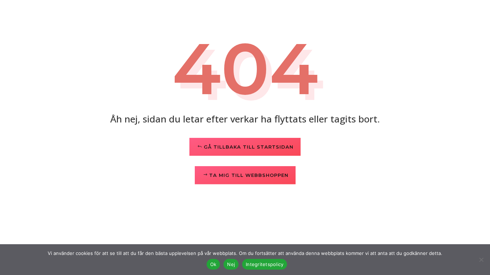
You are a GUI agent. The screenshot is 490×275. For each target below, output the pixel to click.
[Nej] (481, 259)
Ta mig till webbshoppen (248, 175)
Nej (231, 264)
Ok (213, 264)
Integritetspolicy (264, 264)
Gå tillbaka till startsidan (248, 147)
